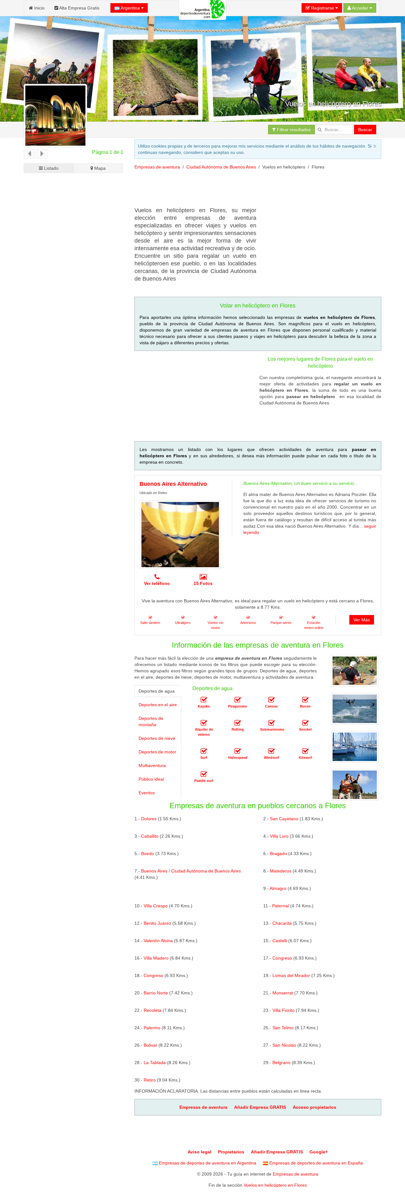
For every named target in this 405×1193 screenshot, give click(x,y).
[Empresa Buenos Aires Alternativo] (180, 534)
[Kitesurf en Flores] (305, 751)
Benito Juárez (157, 923)
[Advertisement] (249, 190)
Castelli (279, 940)
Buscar (365, 129)
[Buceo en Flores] (305, 700)
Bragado (278, 853)
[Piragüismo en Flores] (237, 700)
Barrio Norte (156, 992)
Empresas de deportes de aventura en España (315, 1162)
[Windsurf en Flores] (271, 751)
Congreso (282, 958)
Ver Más (361, 619)
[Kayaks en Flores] (204, 700)
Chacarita (282, 923)
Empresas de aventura (157, 166)
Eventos (147, 792)
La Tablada (155, 1062)
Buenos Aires (154, 870)
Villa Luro (279, 836)
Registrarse (322, 7)
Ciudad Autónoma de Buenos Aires (221, 166)
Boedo (147, 853)
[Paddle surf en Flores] (204, 775)
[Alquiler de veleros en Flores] (204, 723)
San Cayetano (284, 818)
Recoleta (152, 1010)
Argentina (130, 7)
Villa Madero (156, 958)
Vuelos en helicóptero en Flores (275, 1185)
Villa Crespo (156, 905)
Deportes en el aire (158, 704)
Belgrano (281, 1062)
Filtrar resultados (293, 129)
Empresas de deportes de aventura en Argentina (207, 1162)
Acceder (360, 7)
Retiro (150, 1079)
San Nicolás (284, 1045)
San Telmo (283, 1027)
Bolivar (150, 1045)
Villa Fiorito (283, 1010)
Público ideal (151, 779)
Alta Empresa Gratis (78, 7)
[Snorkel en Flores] (305, 723)
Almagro (278, 888)
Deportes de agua (157, 691)
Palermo (152, 1027)
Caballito (150, 836)
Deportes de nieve (157, 738)
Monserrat (282, 992)
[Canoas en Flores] (271, 700)
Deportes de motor (157, 751)
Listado (51, 168)
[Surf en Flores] (204, 751)
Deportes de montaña (151, 721)
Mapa (99, 168)
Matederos (280, 870)
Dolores (149, 818)
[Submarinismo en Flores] (271, 723)
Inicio (39, 7)
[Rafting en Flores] (237, 723)
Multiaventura (152, 765)
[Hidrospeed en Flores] (237, 751)
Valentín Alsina (158, 940)
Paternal (280, 905)
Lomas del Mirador (291, 975)
